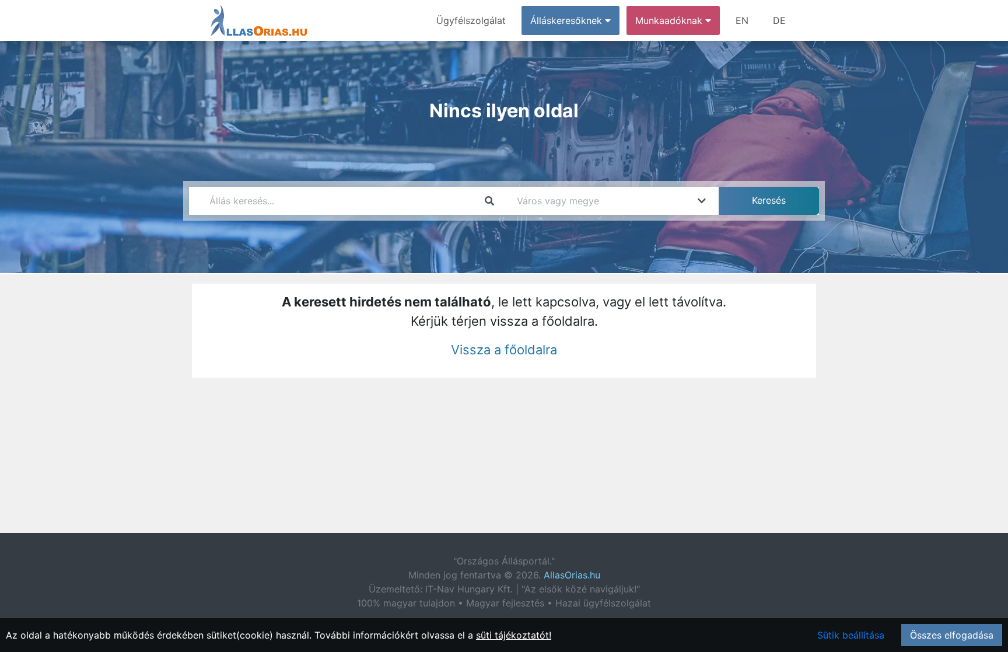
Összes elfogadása (951, 635)
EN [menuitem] (742, 20)
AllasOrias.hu (572, 575)
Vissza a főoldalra (504, 349)
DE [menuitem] (779, 20)
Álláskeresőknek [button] (567, 20)
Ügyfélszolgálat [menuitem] (471, 20)
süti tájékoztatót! (513, 635)
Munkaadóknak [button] (670, 20)
